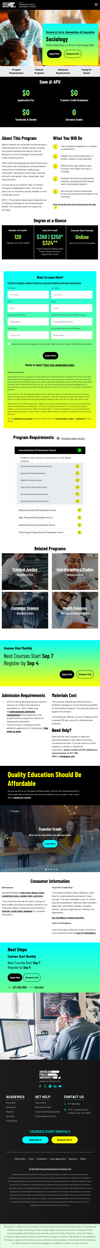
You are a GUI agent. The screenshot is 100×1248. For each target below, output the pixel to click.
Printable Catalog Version (73, 438)
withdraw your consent (23, 419)
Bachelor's (11, 1107)
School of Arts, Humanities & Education (70, 32)
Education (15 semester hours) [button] (33, 473)
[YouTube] (60, 1086)
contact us (80, 419)
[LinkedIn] (55, 1086)
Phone (53, 301)
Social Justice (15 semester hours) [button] (34, 494)
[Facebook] (40, 1086)
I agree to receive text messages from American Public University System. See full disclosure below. (51, 344)
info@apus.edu (67, 756)
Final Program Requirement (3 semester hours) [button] (41, 532)
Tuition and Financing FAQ (47, 1111)
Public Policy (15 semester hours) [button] (34, 487)
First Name (12, 288)
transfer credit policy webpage (17, 911)
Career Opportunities (57, 1158)
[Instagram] (50, 1086)
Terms (31, 1158)
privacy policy (61, 419)
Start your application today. (59, 365)
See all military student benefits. (68, 917)
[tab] (50, 450)
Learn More (50, 843)
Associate (11, 1102)
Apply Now (54, 53)
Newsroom (73, 1158)
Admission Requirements (63, 71)
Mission (83, 1158)
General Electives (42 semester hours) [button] (37, 525)
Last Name (55, 288)
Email (10, 301)
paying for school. (22, 797)
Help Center (40, 1102)
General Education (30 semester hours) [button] (37, 510)
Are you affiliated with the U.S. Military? (66, 328)
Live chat (39, 987)
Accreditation (42, 1158)
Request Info (72, 53)
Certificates (11, 1120)
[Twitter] (45, 1086)
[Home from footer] (50, 1076)
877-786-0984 (20, 987)
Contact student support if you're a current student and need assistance (44, 283)
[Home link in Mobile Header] (19, 4)
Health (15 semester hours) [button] (31, 480)
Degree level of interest (17, 315)
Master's (10, 1111)
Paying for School (86, 71)
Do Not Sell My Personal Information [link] (50, 1169)
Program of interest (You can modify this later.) (68, 315)
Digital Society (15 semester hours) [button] (35, 501)
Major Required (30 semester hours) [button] (35, 517)
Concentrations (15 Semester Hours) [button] (37, 450)
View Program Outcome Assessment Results (74, 204)
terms (70, 419)
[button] (96, 4)
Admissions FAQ (43, 1107)
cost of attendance (86, 933)
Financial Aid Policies (45, 1116)
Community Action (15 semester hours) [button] (36, 466)
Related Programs (39, 71)
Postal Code (12, 328)
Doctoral (10, 1116)
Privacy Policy (19, 1158)
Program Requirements (16, 71)
